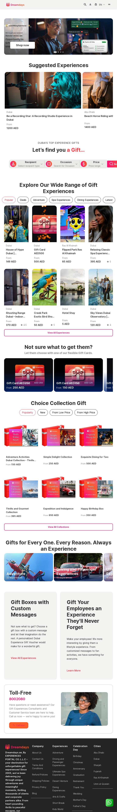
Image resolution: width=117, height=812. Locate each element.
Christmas (78, 726)
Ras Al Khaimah (101, 741)
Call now (20, 689)
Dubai (96, 722)
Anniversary (79, 732)
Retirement (78, 744)
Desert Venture (60, 744)
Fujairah (97, 735)
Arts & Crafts (59, 760)
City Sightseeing (61, 785)
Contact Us (37, 722)
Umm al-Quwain (101, 747)
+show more (59, 791)
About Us (36, 716)
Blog (34, 757)
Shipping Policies (40, 744)
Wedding (77, 757)
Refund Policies (40, 738)
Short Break (59, 766)
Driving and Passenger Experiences (59, 725)
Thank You (78, 751)
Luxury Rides (59, 779)
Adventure (58, 716)
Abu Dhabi (99, 716)
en (100, 4)
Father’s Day (79, 769)
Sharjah (97, 728)
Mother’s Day (79, 763)
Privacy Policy (39, 750)
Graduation (78, 738)
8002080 (17, 662)
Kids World (58, 772)
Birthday (77, 719)
